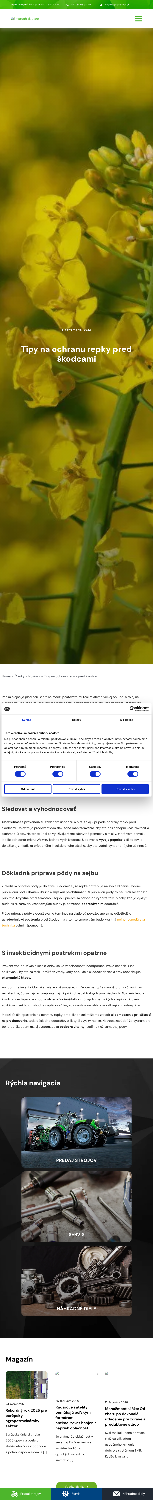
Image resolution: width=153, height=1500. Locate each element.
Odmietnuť (28, 788)
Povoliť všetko (125, 788)
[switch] (57, 774)
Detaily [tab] (76, 719)
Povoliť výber (76, 788)
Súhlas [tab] (26, 719)
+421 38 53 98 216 (81, 4)
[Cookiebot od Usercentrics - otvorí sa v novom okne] (132, 709)
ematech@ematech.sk (116, 4)
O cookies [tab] (126, 719)
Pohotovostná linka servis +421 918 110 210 (35, 4)
